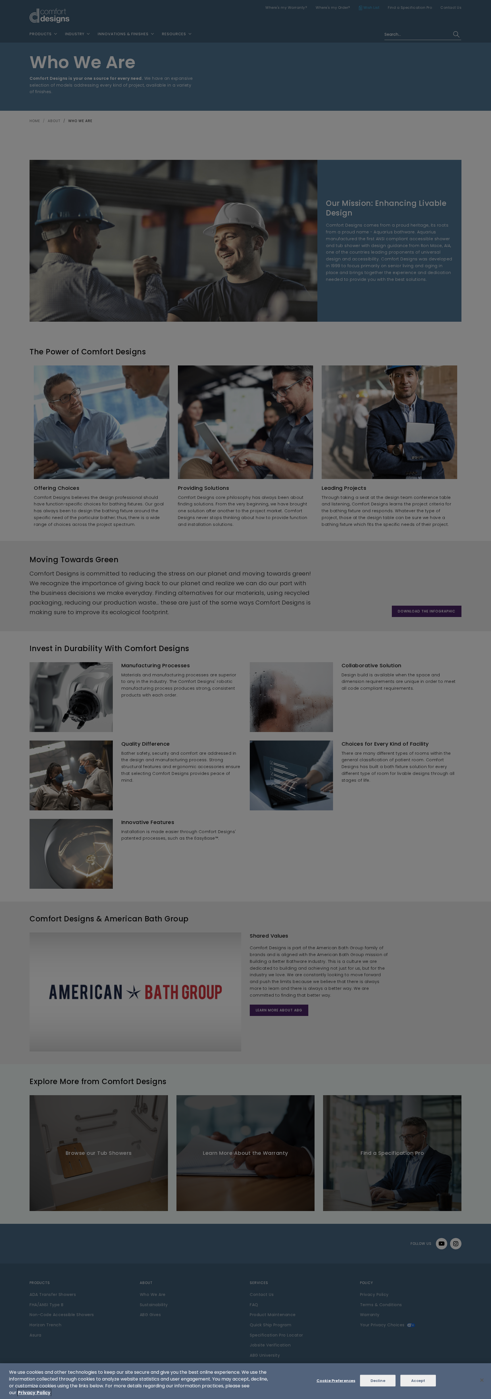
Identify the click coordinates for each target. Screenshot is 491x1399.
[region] (245, 1381)
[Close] (482, 1380)
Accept (418, 1380)
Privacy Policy (34, 1392)
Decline (378, 1380)
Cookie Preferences (336, 1380)
